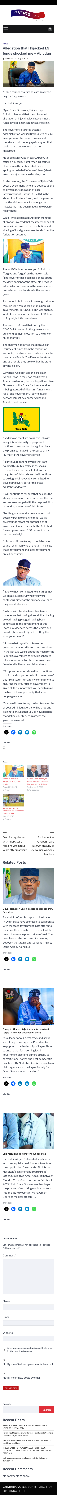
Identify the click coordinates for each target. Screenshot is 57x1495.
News (5, 44)
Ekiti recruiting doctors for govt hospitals (24, 1153)
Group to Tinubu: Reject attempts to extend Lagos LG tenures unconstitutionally (26, 1031)
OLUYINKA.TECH (14, 1490)
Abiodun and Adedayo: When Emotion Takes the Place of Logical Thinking (37, 781)
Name (6, 1301)
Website (8, 1332)
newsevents (10, 59)
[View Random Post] (28, 2)
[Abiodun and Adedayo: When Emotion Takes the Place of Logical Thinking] (38, 771)
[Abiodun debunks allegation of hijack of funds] (13, 771)
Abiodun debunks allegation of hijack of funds (12, 781)
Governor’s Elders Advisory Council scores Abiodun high (13, 811)
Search (7, 1404)
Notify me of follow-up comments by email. (28, 1364)
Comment (9, 1255)
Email (6, 1317)
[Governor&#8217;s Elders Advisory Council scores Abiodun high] (13, 800)
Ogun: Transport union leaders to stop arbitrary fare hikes (28, 910)
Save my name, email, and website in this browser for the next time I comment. (30, 1349)
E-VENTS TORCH (36, 1486)
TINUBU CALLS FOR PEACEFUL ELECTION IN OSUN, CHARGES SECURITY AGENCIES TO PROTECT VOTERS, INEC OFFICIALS (28, 1450)
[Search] (50, 29)
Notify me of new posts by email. (22, 1377)
